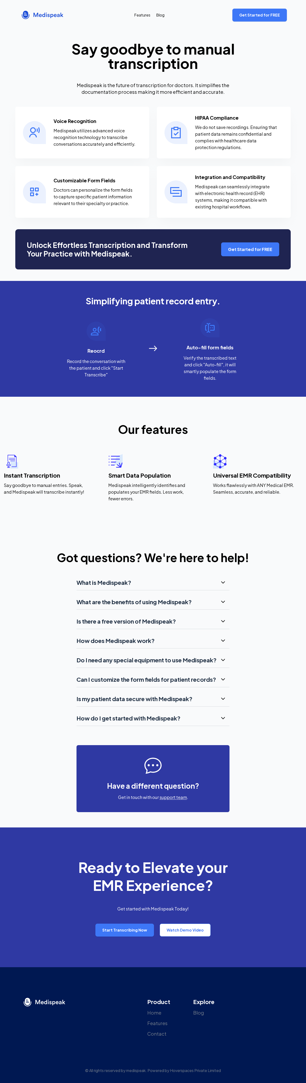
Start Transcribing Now (124, 929)
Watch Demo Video (185, 929)
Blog (160, 14)
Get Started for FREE (259, 14)
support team (173, 797)
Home (154, 1013)
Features (142, 14)
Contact (156, 1034)
